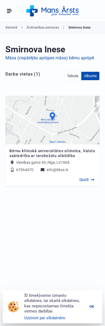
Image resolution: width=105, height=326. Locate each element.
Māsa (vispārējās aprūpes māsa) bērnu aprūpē (49, 57)
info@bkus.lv (57, 170)
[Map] (52, 120)
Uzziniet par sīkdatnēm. (45, 317)
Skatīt (84, 180)
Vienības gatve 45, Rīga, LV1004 (42, 162)
